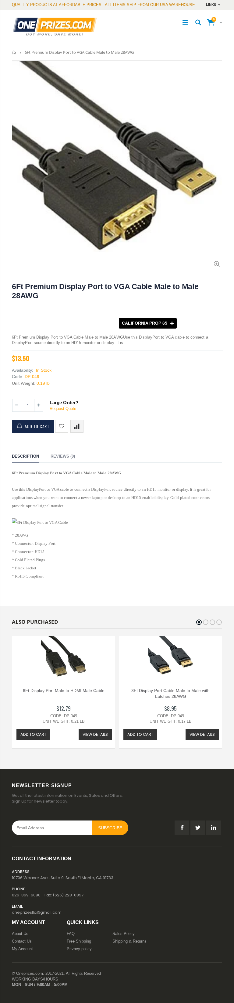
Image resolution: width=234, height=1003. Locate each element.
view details (95, 734)
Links (211, 4)
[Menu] (185, 22)
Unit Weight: (23, 383)
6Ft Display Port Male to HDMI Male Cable (64, 690)
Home (14, 52)
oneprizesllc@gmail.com (37, 912)
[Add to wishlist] (61, 426)
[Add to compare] (76, 426)
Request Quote (63, 408)
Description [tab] (25, 456)
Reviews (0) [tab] (63, 456)
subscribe (110, 827)
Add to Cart (37, 426)
